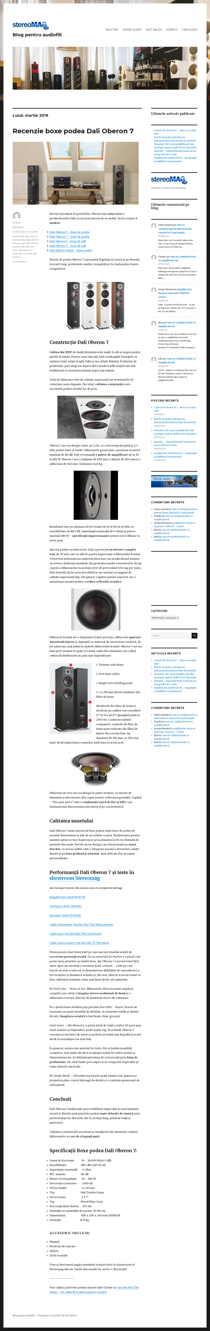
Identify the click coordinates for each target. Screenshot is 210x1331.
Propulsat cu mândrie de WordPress (57, 1315)
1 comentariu (19, 261)
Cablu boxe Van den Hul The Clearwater (76, 933)
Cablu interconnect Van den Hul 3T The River (79, 943)
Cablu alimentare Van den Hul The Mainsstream (81, 924)
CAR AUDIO (189, 29)
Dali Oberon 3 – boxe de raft (68, 245)
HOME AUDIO (132, 29)
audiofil (17, 222)
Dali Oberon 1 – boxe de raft (68, 241)
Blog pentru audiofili (37, 34)
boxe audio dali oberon (25, 236)
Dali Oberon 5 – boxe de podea (69, 232)
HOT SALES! (154, 29)
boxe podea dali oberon (26, 239)
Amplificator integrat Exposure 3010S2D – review (175, 293)
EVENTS (171, 29)
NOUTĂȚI (112, 29)
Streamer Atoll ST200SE (65, 915)
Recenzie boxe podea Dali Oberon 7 (73, 131)
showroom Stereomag (75, 878)
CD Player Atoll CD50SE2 (66, 906)
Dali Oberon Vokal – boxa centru (71, 250)
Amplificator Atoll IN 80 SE (67, 897)
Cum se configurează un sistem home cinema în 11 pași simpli (175, 229)
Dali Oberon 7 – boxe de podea (69, 236)
